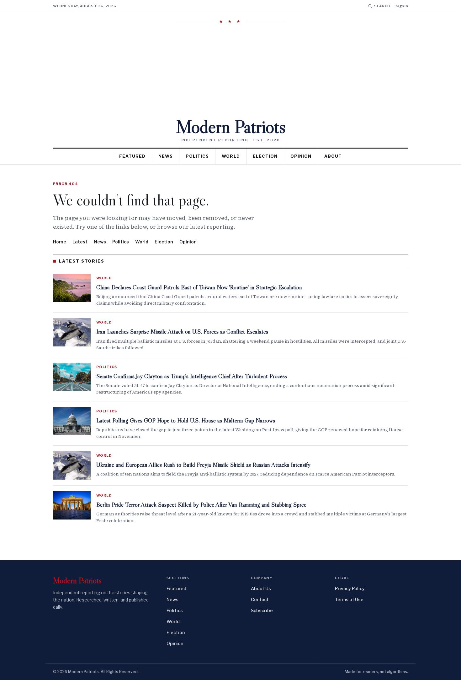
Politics (197, 156)
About (333, 156)
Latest (79, 241)
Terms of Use (349, 599)
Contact (260, 599)
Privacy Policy (350, 588)
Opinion (300, 156)
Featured (132, 156)
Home (59, 241)
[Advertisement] (230, 71)
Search (382, 6)
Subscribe (262, 610)
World (231, 156)
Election (265, 156)
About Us (261, 588)
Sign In (402, 6)
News (165, 156)
